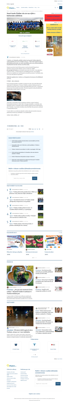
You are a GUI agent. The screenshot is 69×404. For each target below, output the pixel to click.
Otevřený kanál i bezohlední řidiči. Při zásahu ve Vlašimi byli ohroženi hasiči (44, 322)
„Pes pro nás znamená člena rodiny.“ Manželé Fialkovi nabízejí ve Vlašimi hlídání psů (19, 292)
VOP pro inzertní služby (11, 378)
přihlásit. (32, 132)
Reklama (55, 1)
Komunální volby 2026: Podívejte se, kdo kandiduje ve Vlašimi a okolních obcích (25, 145)
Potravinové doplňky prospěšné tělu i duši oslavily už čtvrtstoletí (45, 281)
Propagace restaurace (25, 379)
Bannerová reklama (24, 377)
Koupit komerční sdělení (58, 13)
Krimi (37, 311)
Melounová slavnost (32, 252)
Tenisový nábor (49, 252)
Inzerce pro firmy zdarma (11, 385)
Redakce (10, 249)
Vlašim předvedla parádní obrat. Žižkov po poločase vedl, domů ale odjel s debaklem (23, 192)
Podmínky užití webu (11, 372)
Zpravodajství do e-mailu (11, 386)
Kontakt (8, 388)
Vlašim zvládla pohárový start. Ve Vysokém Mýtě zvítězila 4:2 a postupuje (20, 208)
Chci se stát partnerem (25, 53)
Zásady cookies (10, 376)
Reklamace (9, 380)
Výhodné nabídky (24, 7)
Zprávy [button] (17, 7)
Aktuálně (10, 330)
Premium (10, 290)
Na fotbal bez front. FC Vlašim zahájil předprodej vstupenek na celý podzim (22, 200)
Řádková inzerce (24, 380)
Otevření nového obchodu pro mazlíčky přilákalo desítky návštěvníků (44, 271)
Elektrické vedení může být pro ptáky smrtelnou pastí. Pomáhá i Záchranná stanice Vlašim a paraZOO (26, 160)
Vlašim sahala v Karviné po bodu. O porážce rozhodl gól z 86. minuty (21, 224)
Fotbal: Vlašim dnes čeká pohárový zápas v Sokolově (23, 156)
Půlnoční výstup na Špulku (14, 252)
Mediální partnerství (10, 383)
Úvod (8, 11)
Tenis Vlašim (49, 249)
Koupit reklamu (60, 1)
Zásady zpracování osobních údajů (12, 374)
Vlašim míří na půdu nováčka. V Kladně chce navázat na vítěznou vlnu (23, 216)
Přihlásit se (60, 4)
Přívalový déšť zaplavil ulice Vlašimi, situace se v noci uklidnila (20, 331)
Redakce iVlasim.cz (31, 249)
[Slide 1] (24, 51)
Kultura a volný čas (16, 11)
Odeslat (34, 178)
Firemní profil (23, 372)
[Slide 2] (25, 51)
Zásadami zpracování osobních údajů (23, 173)
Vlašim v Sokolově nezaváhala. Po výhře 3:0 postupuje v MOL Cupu (26, 149)
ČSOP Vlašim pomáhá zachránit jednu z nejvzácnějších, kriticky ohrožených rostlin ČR (25, 141)
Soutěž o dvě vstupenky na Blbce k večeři (43, 290)
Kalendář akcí (31, 7)
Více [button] (38, 7)
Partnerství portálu (24, 375)
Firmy (36, 7)
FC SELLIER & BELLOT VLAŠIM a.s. (14, 57)
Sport (11, 11)
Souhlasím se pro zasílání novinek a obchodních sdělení (24, 174)
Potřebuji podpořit (34, 357)
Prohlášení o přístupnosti (11, 381)
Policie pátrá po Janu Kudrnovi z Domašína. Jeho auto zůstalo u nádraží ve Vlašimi (25, 153)
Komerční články (24, 373)
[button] (60, 7)
